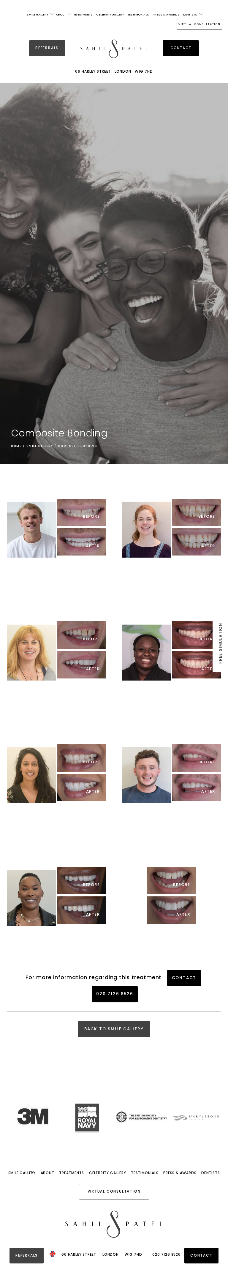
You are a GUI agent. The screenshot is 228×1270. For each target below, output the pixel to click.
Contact (181, 47)
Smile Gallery (37, 14)
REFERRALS (47, 47)
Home (16, 446)
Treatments (83, 14)
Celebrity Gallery (110, 14)
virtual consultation (199, 24)
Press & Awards (166, 14)
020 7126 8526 (114, 994)
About (61, 14)
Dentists (190, 14)
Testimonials (138, 14)
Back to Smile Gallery (114, 1029)
